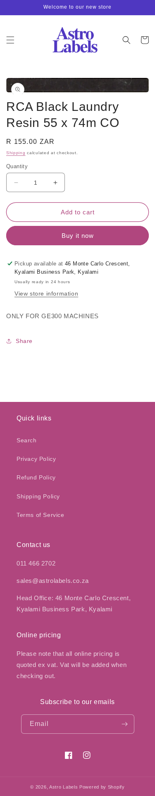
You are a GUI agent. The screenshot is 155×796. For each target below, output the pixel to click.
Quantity (17, 166)
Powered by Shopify (102, 786)
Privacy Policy (36, 459)
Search (27, 440)
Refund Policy (36, 477)
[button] (10, 40)
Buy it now (78, 235)
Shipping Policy (38, 496)
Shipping (16, 152)
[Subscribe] (125, 724)
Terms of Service (40, 515)
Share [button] (24, 341)
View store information (46, 293)
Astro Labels (63, 786)
